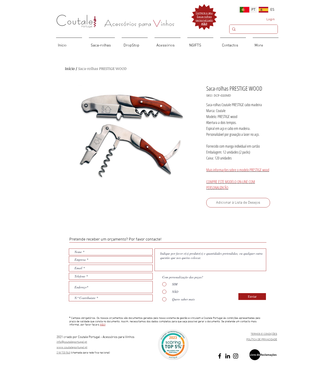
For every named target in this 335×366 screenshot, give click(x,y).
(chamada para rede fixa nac (87, 352)
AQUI (103, 324)
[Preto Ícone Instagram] (235, 356)
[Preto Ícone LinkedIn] (227, 356)
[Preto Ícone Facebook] (219, 356)
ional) (107, 352)
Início (70, 68)
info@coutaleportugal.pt (72, 342)
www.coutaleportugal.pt (72, 347)
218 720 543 (63, 352)
